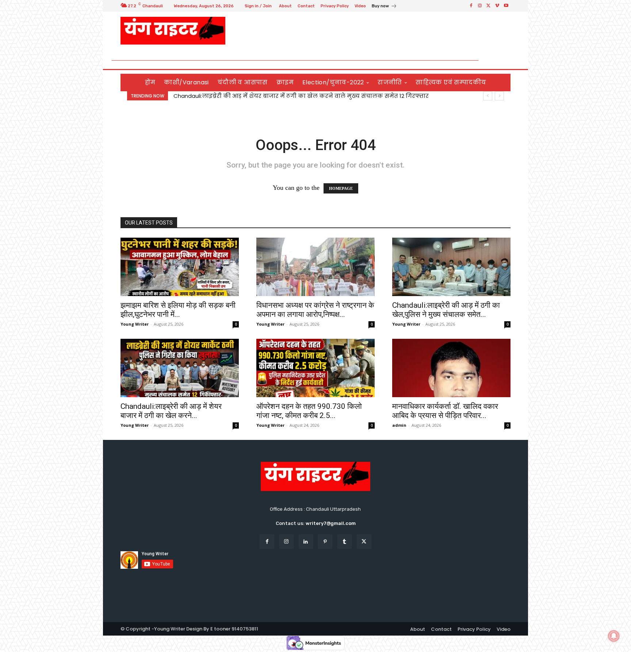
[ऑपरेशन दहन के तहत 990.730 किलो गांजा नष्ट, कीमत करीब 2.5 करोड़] (315, 368)
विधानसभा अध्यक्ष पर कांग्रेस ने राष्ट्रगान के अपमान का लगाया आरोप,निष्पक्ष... (315, 310)
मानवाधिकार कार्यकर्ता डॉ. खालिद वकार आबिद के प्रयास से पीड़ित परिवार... (445, 411)
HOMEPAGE (341, 188)
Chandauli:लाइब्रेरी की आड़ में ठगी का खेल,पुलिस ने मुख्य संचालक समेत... (446, 310)
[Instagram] (479, 5)
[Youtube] (506, 5)
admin (399, 425)
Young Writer (135, 324)
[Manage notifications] (614, 636)
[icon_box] (384, 7)
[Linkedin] (306, 541)
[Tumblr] (344, 541)
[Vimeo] (497, 5)
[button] (501, 60)
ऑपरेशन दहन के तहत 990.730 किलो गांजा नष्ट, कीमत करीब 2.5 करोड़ (264, 96)
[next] (499, 95)
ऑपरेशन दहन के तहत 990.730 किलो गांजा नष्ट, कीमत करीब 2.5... (309, 411)
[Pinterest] (325, 541)
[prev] (487, 95)
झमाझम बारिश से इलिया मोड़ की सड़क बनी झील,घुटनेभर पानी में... (178, 310)
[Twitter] (488, 5)
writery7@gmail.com (331, 523)
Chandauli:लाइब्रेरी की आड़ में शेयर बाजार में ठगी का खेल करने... (171, 411)
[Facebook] (471, 5)
